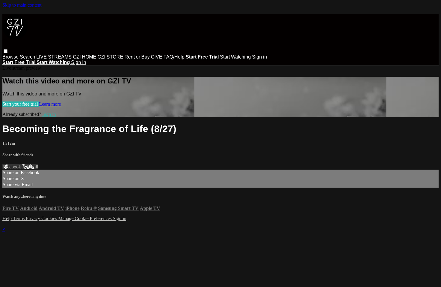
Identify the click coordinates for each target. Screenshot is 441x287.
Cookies (49, 218)
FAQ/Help (174, 56)
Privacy (33, 218)
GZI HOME (84, 56)
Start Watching (236, 56)
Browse (11, 56)
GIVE (156, 56)
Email (32, 166)
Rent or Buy (137, 56)
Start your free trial (20, 104)
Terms (19, 218)
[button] (6, 51)
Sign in (259, 56)
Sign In (78, 62)
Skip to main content (21, 5)
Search (28, 56)
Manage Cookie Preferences (85, 218)
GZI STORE (110, 56)
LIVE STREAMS (54, 56)
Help (7, 218)
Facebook (12, 166)
